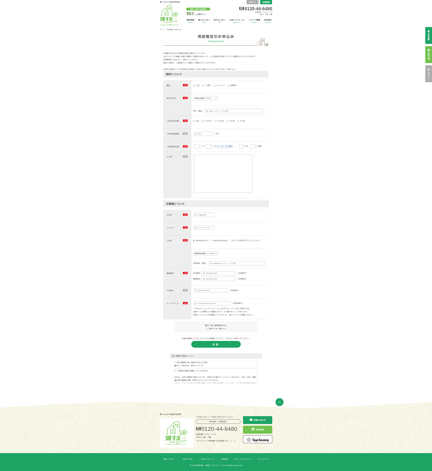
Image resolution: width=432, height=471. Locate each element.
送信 (216, 344)
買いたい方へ (169, 459)
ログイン (252, 2)
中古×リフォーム (208, 459)
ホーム (162, 29)
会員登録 (266, 2)
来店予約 (260, 429)
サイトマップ (263, 459)
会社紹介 (224, 459)
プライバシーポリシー (243, 459)
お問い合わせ (260, 420)
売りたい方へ (188, 459)
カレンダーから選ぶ (224, 146)
